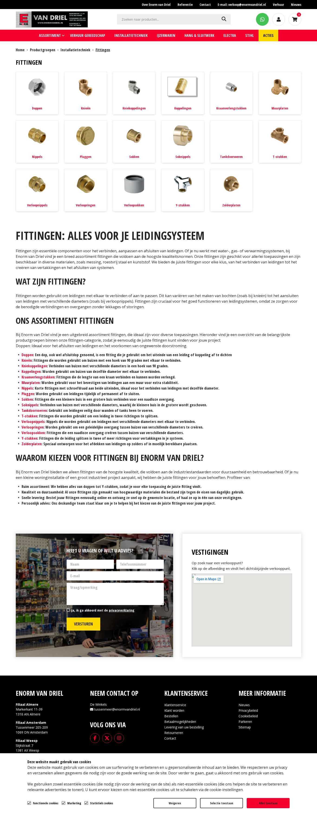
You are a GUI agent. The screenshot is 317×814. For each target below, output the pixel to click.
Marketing (74, 803)
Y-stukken (183, 205)
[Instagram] (119, 737)
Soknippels (182, 157)
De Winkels (98, 704)
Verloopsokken (134, 205)
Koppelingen (182, 108)
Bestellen (171, 716)
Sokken (134, 157)
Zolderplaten (231, 205)
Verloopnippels (37, 205)
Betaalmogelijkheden (180, 721)
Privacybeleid (248, 710)
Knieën (86, 108)
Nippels (37, 157)
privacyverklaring (121, 610)
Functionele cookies (45, 803)
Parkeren (245, 721)
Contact (170, 738)
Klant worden (174, 710)
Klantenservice (175, 705)
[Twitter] (107, 737)
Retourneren (173, 733)
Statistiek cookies (101, 803)
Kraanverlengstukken (231, 108)
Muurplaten (280, 108)
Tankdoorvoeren (231, 157)
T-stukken (280, 157)
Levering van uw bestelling (184, 727)
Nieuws (244, 705)
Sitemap (245, 727)
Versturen (83, 624)
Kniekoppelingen (134, 108)
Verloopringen (85, 205)
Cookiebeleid (248, 716)
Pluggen (85, 157)
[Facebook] (95, 737)
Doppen (37, 108)
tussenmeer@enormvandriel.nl (117, 709)
